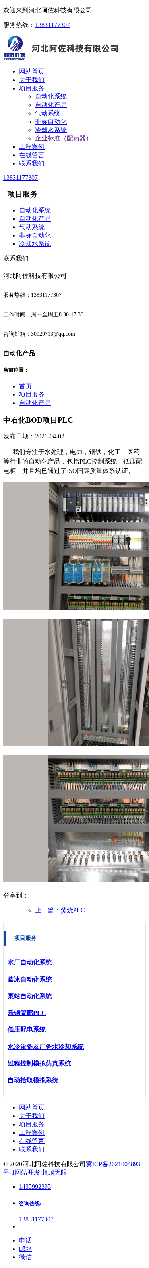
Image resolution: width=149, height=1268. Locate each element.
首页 (25, 386)
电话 (25, 1240)
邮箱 (25, 1248)
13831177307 (52, 24)
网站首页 (32, 1107)
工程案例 (32, 1132)
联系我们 (32, 1149)
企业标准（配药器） (63, 138)
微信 (25, 1257)
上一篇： (60, 910)
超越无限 (54, 1172)
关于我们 (32, 1115)
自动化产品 (51, 104)
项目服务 (32, 394)
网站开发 (27, 1172)
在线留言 (32, 1140)
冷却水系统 (51, 130)
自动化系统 (51, 96)
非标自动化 (51, 121)
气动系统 (47, 113)
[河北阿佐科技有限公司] (62, 57)
